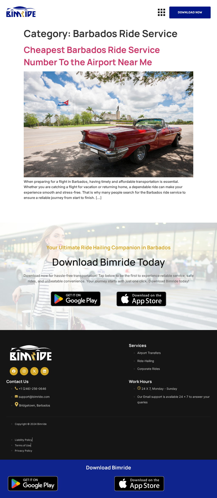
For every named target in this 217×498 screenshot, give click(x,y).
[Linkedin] (44, 371)
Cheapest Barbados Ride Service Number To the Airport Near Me (92, 56)
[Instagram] (24, 371)
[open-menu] (161, 12)
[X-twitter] (34, 371)
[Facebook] (14, 371)
